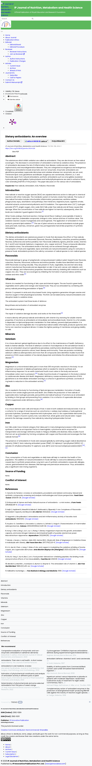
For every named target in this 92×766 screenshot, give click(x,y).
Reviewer (8, 49)
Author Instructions (17, 59)
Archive (13, 68)
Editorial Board (15, 44)
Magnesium (5, 611)
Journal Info (10, 73)
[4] (44, 288)
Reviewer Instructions (18, 52)
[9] (19, 436)
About (7, 747)
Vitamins (4, 598)
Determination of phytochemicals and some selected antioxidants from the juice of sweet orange (22, 684)
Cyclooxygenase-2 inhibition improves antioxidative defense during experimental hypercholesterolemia (67, 652)
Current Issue (15, 66)
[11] (6, 448)
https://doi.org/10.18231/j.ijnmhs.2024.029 (20, 148)
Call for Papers (15, 77)
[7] (45, 381)
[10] (83, 445)
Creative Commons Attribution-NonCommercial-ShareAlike (24, 730)
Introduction (6, 585)
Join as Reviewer (16, 54)
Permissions (13, 96)
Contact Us (9, 80)
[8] (42, 399)
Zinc (2, 615)
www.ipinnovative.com (55, 763)
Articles (8, 63)
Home (7, 35)
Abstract (4, 581)
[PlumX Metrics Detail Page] (12, 121)
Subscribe (14, 75)
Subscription (10, 754)
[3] (25, 274)
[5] (13, 357)
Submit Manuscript (13, 82)
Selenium (4, 606)
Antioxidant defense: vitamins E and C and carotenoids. (68, 659)
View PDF (15, 151)
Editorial (8, 42)
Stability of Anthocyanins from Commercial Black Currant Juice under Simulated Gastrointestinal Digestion (66, 669)
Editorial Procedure (17, 47)
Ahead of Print (15, 70)
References (5, 641)
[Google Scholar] (28, 498)
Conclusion (5, 628)
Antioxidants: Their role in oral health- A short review (21, 660)
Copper (4, 619)
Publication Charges (18, 61)
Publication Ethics (12, 40)
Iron (2, 623)
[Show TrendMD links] (90, 702)
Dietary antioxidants (9, 589)
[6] (36, 373)
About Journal (10, 37)
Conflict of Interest (8, 636)
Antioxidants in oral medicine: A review (16, 666)
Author (8, 56)
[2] (33, 223)
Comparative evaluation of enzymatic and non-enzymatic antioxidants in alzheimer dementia (20, 652)
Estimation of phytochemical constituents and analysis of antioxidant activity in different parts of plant (23, 675)
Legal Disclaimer (11, 756)
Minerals (4, 602)
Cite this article (14, 99)
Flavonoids (5, 594)
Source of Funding (8, 632)
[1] (43, 211)
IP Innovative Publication (19, 720)
